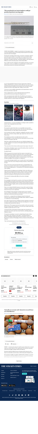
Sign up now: (6, 14)
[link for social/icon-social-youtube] (22, 395)
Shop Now (5, 296)
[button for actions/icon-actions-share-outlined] (32, 43)
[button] (31, 7)
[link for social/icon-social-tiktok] (12, 395)
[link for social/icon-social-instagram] (16, 395)
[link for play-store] (12, 385)
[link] (6, 7)
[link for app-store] (4, 385)
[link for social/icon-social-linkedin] (28, 395)
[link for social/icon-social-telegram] (25, 395)
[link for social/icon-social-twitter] (9, 395)
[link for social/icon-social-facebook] (19, 395)
